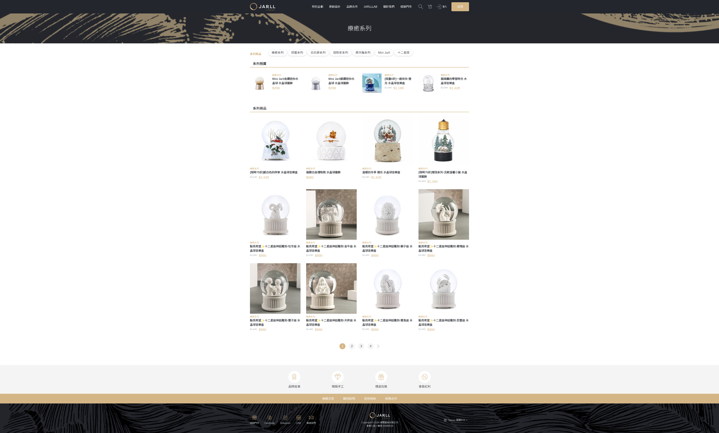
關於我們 (389, 6)
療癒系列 (278, 52)
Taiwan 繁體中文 (456, 420)
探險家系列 (340, 52)
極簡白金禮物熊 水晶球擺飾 (323, 172)
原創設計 (334, 6)
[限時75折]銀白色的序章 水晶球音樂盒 (274, 172)
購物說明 (349, 398)
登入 (444, 6)
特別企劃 (317, 6)
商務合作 (391, 398)
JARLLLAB (370, 6)
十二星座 (403, 52)
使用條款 (370, 398)
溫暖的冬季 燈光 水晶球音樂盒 (381, 172)
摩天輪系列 (363, 52)
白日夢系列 (318, 52)
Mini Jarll (384, 52)
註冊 (460, 6)
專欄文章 (328, 398)
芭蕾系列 (297, 52)
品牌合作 (352, 6)
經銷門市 (406, 6)
